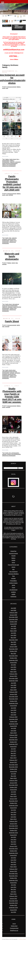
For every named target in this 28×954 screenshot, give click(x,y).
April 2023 (13, 644)
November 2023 (13, 640)
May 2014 (13, 814)
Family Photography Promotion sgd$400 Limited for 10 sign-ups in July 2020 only (12, 183)
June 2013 (13, 839)
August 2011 (13, 882)
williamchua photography (9, 166)
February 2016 (13, 780)
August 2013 (13, 835)
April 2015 (13, 794)
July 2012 (13, 857)
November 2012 (13, 848)
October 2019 (13, 701)
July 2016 (13, 773)
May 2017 (13, 753)
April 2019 (13, 714)
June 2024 (13, 635)
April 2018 (13, 730)
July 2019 (13, 708)
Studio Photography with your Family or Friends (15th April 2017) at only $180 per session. (12, 395)
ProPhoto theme (22, 939)
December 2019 (13, 696)
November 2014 (13, 801)
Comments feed (14, 928)
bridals (13, 560)
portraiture (17, 373)
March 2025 (13, 630)
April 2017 (13, 755)
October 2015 (13, 787)
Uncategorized (13, 589)
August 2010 (13, 910)
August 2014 (13, 807)
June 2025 (13, 628)
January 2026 (13, 615)
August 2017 (13, 746)
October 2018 (13, 721)
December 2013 (13, 826)
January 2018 (13, 737)
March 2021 (13, 671)
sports (13, 585)
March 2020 (13, 689)
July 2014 (13, 810)
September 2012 (13, 853)
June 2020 (13, 685)
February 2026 (13, 612)
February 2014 (13, 821)
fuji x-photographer (14, 453)
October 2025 (13, 621)
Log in (14, 923)
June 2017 (13, 751)
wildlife (13, 594)
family (3, 88)
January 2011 (13, 898)
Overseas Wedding (13, 574)
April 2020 (13, 687)
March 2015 (13, 796)
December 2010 (13, 900)
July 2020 (13, 683)
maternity (12, 162)
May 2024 (13, 637)
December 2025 (13, 617)
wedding (13, 592)
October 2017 (13, 742)
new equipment (13, 571)
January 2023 (13, 646)
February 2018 (13, 735)
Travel (13, 587)
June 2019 (13, 710)
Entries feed (14, 926)
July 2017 (13, 748)
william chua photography (9, 164)
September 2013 (13, 832)
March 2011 (13, 894)
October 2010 (13, 905)
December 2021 (13, 655)
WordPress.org (14, 930)
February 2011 (13, 896)
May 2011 (13, 889)
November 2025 (13, 619)
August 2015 (13, 789)
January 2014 (13, 823)
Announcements (11, 87)
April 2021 (13, 669)
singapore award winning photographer (11, 162)
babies (7, 159)
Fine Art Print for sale (13, 564)
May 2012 (13, 862)
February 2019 (13, 717)
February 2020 (13, 692)
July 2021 (13, 664)
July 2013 (13, 837)
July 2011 (13, 885)
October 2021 (13, 658)
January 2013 (13, 846)
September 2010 (13, 907)
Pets (13, 576)
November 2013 (13, 828)
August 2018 (13, 726)
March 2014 (13, 819)
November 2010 (13, 903)
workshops (13, 596)
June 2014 (13, 812)
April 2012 (13, 864)
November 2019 (13, 698)
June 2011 (13, 887)
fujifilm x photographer (8, 161)
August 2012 (13, 855)
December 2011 (13, 873)
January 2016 (13, 782)
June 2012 (13, 860)
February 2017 (13, 760)
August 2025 (13, 624)
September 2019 (13, 703)
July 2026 (13, 608)
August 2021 (13, 662)
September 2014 (13, 805)
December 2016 (13, 764)
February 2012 (13, 869)
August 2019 (13, 705)
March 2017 (13, 757)
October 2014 (13, 803)
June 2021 (13, 667)
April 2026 (13, 610)
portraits (11, 195)
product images (13, 583)
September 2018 (13, 723)
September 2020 (13, 680)
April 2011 (13, 891)
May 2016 (13, 776)
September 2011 (13, 880)
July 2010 (13, 912)
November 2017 (13, 739)
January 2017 (13, 762)
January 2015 (13, 798)
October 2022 (13, 651)
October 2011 (13, 878)
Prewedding (13, 580)
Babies (18, 87)
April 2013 (13, 844)
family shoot (13, 159)
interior (13, 567)
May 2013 (13, 841)
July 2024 (13, 633)
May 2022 (13, 653)
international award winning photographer (10, 305)
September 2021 (13, 660)
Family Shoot (12, 321)
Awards (13, 555)
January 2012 (13, 871)
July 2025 (13, 626)
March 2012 (13, 866)
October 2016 (13, 769)
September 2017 (13, 744)
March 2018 (13, 733)
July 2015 (13, 792)
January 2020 (13, 694)
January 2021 (13, 676)
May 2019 (13, 712)
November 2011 (13, 876)
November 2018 (13, 719)
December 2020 (13, 678)
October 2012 (13, 850)
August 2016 (13, 771)
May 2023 (13, 642)
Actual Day (13, 551)
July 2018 (13, 728)
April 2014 (13, 817)
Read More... (5, 156)
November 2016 (13, 767)
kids (7, 88)
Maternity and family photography (12, 256)
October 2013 (13, 830)
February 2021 (13, 674)
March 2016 (13, 778)
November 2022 (13, 649)
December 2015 (13, 785)
